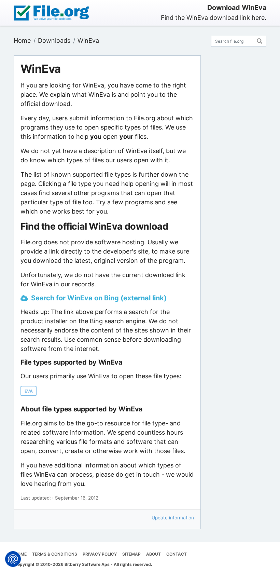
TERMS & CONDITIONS (54, 554)
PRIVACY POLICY (100, 554)
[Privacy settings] (13, 559)
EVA (29, 391)
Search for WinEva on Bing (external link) (99, 298)
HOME (20, 554)
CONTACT (176, 554)
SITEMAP (131, 554)
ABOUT (153, 554)
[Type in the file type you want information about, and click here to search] (259, 40)
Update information (173, 517)
